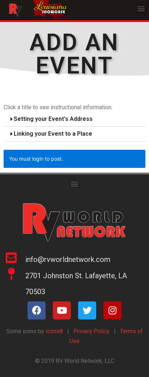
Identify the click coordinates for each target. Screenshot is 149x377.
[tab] (74, 119)
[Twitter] (87, 310)
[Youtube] (62, 310)
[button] (141, 8)
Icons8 (53, 331)
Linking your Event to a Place (53, 133)
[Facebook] (36, 310)
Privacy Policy (91, 331)
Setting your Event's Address (53, 118)
